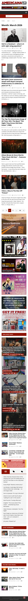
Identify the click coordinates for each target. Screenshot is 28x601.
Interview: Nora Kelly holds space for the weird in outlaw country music (17, 544)
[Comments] (22, 471)
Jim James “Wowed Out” (10, 521)
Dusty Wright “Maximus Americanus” (10, 367)
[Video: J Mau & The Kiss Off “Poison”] (14, 182)
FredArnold (16, 127)
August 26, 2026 (16, 354)
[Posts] (6, 471)
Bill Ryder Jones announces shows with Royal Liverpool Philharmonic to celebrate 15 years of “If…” (13, 82)
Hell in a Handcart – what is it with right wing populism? (13, 45)
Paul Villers (16, 48)
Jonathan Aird (16, 161)
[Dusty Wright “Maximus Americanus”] (14, 365)
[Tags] (14, 471)
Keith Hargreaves (17, 88)
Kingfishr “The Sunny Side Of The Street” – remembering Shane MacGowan (12, 504)
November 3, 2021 (15, 581)
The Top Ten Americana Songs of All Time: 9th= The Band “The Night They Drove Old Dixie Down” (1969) (14, 122)
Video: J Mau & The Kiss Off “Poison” (12, 192)
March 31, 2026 (7, 48)
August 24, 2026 (14, 548)
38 (20, 210)
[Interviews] (5, 533)
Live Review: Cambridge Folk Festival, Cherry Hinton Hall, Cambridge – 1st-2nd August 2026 (13, 387)
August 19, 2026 (14, 558)
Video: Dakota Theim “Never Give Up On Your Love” (16, 578)
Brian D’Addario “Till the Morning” (15, 587)
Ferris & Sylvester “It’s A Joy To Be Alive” (13, 405)
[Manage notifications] (24, 597)
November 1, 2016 (15, 572)
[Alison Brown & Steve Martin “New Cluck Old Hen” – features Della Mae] (14, 146)
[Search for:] (14, 16)
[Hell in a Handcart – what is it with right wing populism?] (14, 35)
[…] (2, 59)
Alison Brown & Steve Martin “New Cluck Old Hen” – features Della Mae (14, 157)
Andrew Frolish (17, 195)
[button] (26, 12)
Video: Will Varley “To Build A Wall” (16, 569)
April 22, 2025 (13, 590)
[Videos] (5, 570)
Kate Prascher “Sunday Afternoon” (12, 500)
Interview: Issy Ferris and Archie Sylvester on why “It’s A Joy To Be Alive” (17, 555)
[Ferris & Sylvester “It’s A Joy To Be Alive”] (14, 403)
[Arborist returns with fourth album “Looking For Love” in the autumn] (14, 421)
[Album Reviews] (5, 588)
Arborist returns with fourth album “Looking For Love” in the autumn (14, 426)
